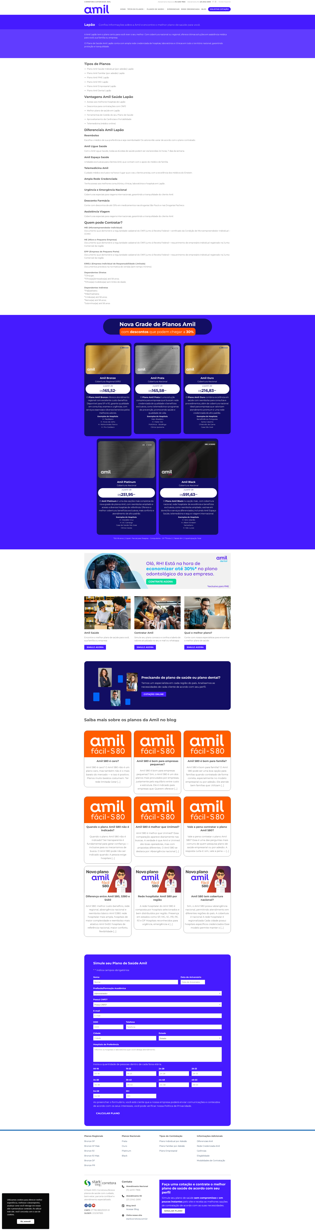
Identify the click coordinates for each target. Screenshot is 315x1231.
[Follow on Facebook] (213, 2)
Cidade (97, 1033)
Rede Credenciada (190, 9)
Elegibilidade (203, 1156)
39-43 (129, 1080)
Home (123, 9)
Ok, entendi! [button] (25, 1221)
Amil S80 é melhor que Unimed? (157, 826)
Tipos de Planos (135, 9)
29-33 (194, 1069)
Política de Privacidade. (178, 1105)
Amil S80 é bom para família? (207, 761)
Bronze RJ (89, 1151)
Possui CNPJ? (101, 999)
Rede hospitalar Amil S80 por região (157, 898)
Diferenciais (173, 9)
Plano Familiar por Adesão (172, 1146)
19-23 (128, 1069)
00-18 (96, 1069)
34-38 (96, 1080)
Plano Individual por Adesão (173, 1141)
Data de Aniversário (191, 977)
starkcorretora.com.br (137, 1219)
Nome (97, 977)
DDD (96, 1022)
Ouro (124, 1146)
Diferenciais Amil (205, 1141)
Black (124, 1156)
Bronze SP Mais (91, 1146)
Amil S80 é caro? (108, 761)
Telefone (131, 1022)
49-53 (194, 1080)
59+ (128, 1091)
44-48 (162, 1080)
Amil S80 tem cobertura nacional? (207, 898)
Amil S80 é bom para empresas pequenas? (157, 762)
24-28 (161, 1069)
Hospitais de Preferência (106, 1044)
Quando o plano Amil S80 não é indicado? (107, 828)
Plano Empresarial (168, 1151)
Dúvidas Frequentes (225, 1)
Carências (201, 1151)
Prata (124, 1141)
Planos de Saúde (155, 9)
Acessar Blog (132, 1209)
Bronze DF (89, 1160)
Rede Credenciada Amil (208, 1146)
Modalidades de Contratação (211, 1160)
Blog (203, 9)
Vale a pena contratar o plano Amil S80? (207, 828)
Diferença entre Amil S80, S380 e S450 (108, 898)
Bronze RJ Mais (91, 1156)
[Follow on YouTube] (93, 1205)
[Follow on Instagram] (215, 2)
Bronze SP (89, 1141)
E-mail (97, 1011)
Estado (163, 1033)
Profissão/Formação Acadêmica (110, 988)
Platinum (126, 1151)
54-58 (96, 1091)
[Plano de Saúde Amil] (96, 9)
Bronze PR (89, 1165)
